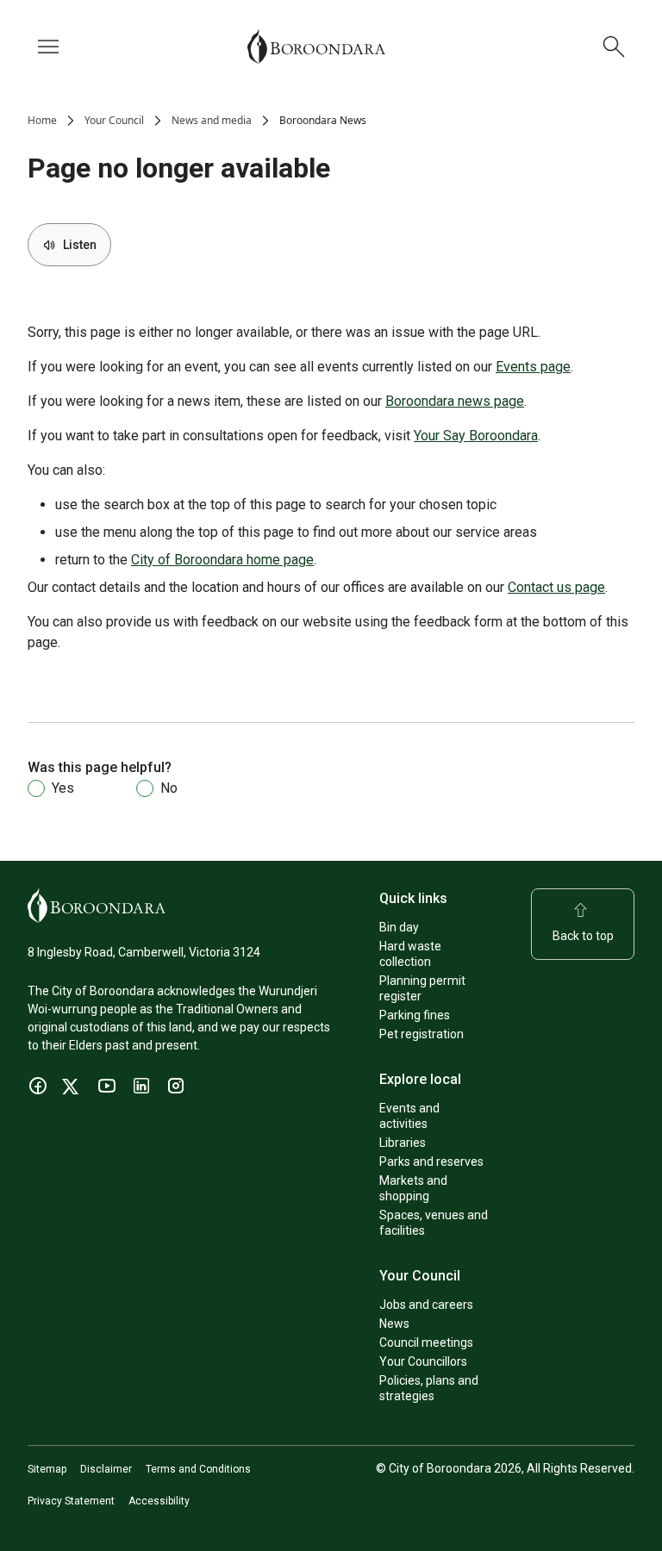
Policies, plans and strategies (428, 1388)
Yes (63, 788)
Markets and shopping (413, 1188)
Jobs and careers (426, 1304)
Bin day (399, 927)
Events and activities (409, 1116)
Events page (533, 366)
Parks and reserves (431, 1161)
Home (42, 120)
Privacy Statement (71, 1501)
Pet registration (421, 1034)
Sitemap (47, 1469)
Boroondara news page (454, 401)
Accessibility (159, 1501)
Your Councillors (423, 1361)
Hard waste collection (410, 954)
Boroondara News (322, 120)
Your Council (114, 120)
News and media (212, 120)
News (394, 1323)
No (169, 788)
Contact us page (556, 587)
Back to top (583, 936)
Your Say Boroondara (476, 435)
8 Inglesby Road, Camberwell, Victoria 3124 (144, 952)
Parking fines (414, 1015)
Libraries (402, 1142)
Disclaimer (106, 1469)
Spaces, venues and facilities (433, 1222)
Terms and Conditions (198, 1469)
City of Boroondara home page (222, 559)
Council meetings (426, 1342)
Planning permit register (422, 988)
